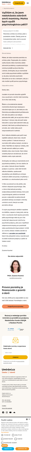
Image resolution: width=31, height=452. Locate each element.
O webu (4, 405)
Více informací (5, 432)
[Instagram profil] (7, 412)
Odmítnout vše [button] (22, 448)
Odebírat (15, 357)
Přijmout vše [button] (8, 448)
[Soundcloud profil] (14, 412)
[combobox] (27, 419)
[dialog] (15, 434)
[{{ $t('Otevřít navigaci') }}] (27, 3)
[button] (15, 446)
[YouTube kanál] (10, 412)
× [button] (29, 419)
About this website (7, 408)
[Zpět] (6, 3)
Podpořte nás (19, 3)
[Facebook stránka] (3, 412)
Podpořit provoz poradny (15, 306)
